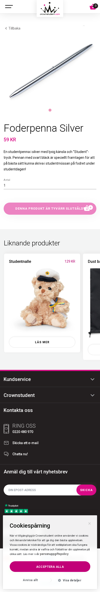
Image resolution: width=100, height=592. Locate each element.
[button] (50, 70)
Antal (7, 179)
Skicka (86, 490)
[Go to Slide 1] (50, 110)
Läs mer (42, 342)
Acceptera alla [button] (50, 567)
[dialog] (50, 552)
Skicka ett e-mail (25, 443)
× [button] (89, 523)
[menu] (9, 7)
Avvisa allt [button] (30, 580)
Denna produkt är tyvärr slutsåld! (50, 208)
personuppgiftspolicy (54, 554)
